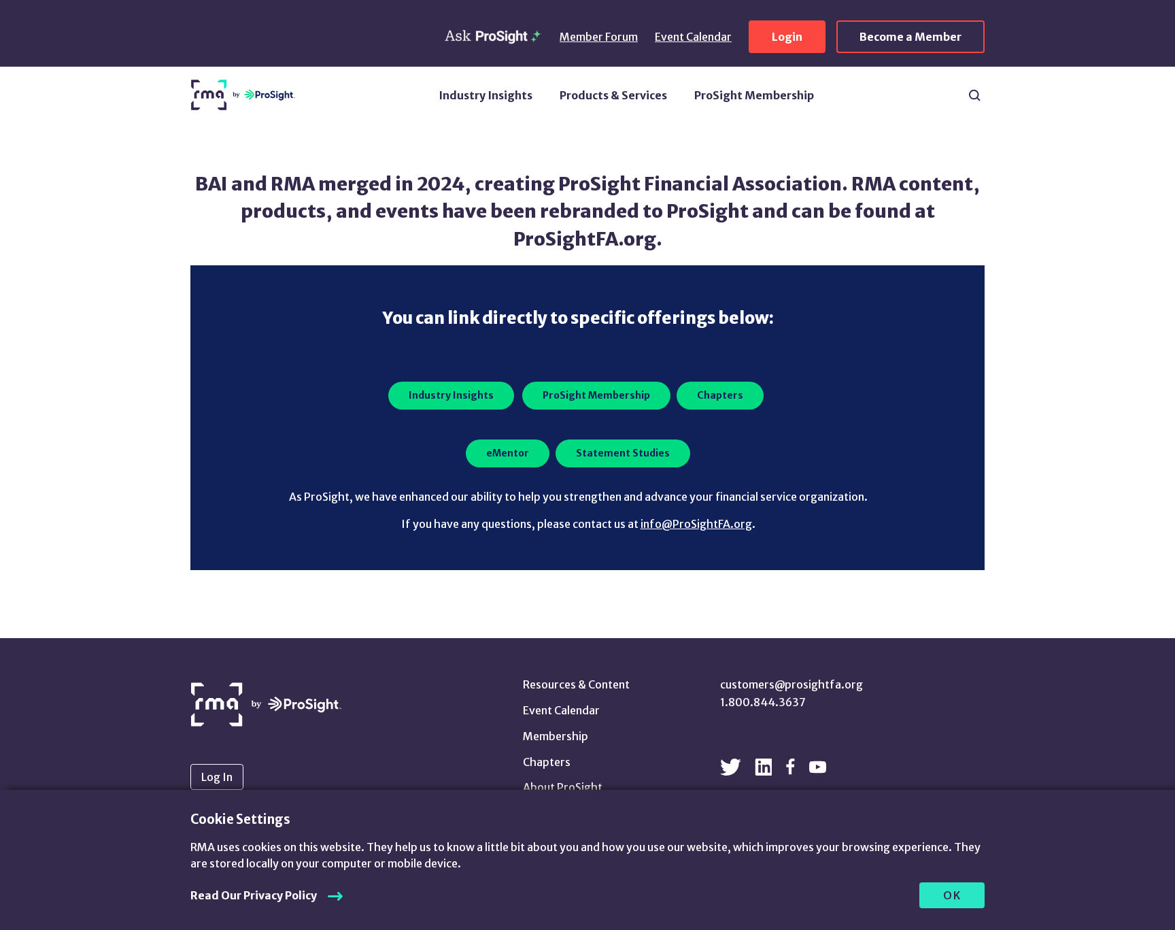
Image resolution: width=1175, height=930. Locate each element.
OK (952, 895)
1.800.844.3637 (763, 702)
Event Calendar (693, 37)
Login (787, 37)
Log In (217, 777)
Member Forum (599, 37)
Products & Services (613, 95)
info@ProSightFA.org (696, 524)
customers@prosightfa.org (791, 684)
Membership (555, 736)
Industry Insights (485, 95)
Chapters (547, 762)
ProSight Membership (754, 95)
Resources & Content (576, 684)
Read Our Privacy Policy (253, 895)
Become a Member (910, 37)
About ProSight (562, 787)
